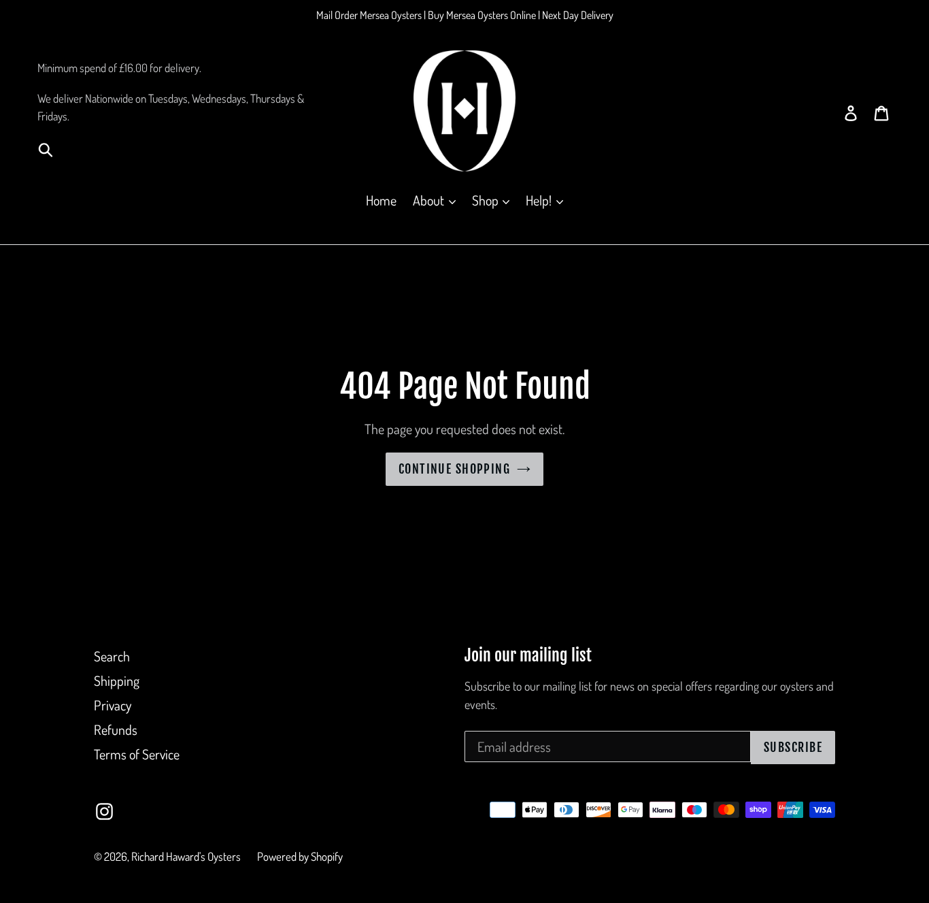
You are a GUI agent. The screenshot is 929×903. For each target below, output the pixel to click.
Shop (486, 200)
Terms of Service (137, 754)
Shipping (116, 680)
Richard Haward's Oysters (186, 856)
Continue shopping (454, 468)
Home (381, 200)
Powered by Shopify (300, 856)
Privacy (112, 705)
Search (112, 656)
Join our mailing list (528, 656)
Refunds (115, 729)
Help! (540, 200)
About (430, 200)
